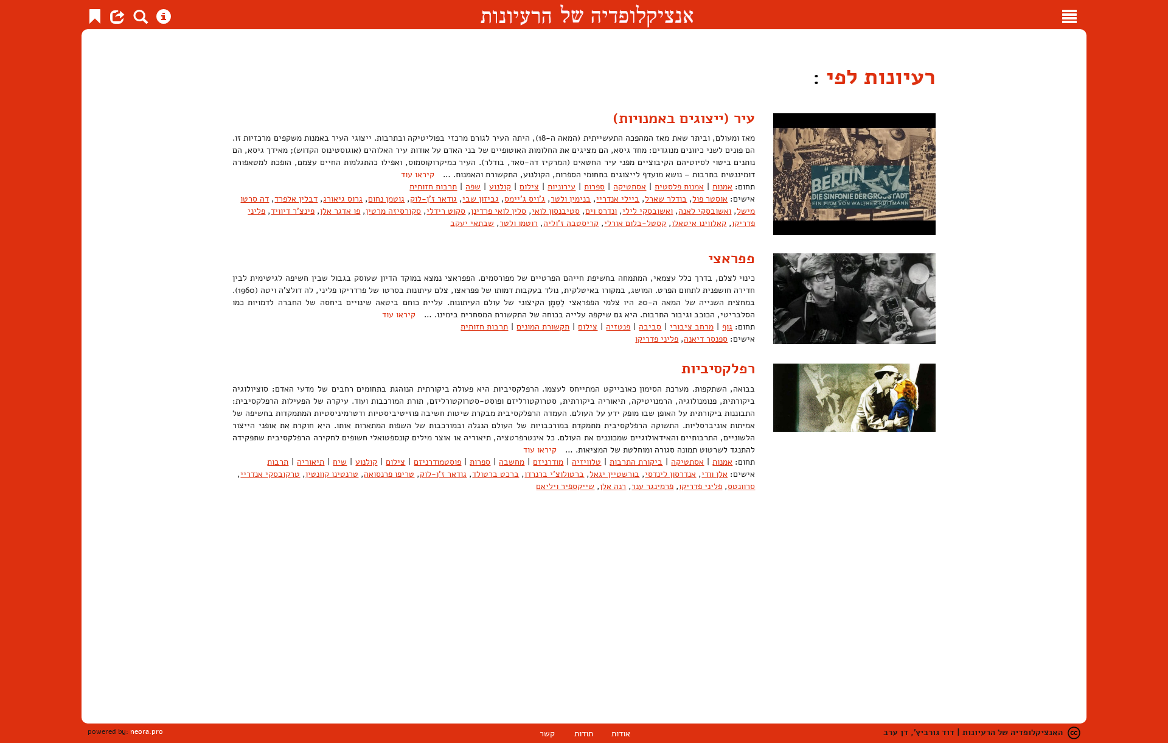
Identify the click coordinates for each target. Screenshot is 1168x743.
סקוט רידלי (445, 211)
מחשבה (511, 462)
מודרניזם (548, 462)
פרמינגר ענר (652, 486)
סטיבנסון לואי (556, 211)
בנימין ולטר (571, 199)
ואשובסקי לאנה (704, 211)
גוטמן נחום (386, 199)
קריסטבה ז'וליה (571, 223)
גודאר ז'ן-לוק (433, 199)
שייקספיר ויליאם (565, 486)
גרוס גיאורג (343, 199)
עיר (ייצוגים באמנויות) (684, 118)
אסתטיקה (629, 186)
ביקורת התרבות (636, 462)
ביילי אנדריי (617, 199)
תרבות (277, 462)
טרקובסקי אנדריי (270, 474)
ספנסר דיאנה (706, 339)
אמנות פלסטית (679, 186)
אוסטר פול (710, 199)
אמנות (722, 186)
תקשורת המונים (542, 327)
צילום (529, 186)
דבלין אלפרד (296, 199)
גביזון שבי (480, 199)
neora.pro (146, 731)
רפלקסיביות (718, 368)
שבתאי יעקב (472, 223)
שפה (473, 186)
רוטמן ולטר (518, 223)
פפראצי (731, 258)
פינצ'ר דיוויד (293, 211)
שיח (340, 462)
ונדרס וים (601, 211)
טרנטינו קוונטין (331, 474)
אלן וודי (714, 474)
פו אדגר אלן (340, 211)
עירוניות (561, 186)
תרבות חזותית (433, 186)
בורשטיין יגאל (614, 474)
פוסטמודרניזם (437, 462)
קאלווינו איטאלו (699, 223)
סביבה (650, 327)
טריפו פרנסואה (389, 474)
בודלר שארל (666, 199)
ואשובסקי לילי (647, 211)
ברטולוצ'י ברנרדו (554, 474)
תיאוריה (310, 462)
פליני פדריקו (656, 339)
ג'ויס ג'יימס (524, 199)
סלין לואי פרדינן (498, 211)
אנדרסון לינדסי (670, 474)
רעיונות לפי (878, 77)
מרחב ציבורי (692, 327)
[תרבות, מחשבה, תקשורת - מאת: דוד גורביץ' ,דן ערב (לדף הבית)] (586, 15)
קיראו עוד (417, 174)
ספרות (594, 186)
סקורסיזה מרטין (393, 211)
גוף (727, 327)
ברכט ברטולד (495, 474)
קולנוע (500, 186)
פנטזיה (618, 327)
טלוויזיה (586, 462)
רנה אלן (613, 486)
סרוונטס (741, 486)
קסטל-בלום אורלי (635, 223)
